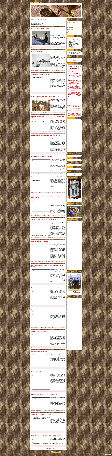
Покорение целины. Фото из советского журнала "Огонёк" (46, 176)
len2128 (50, 46)
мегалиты (78, 69)
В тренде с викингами (37, 51)
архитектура (71, 105)
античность (79, 105)
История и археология (34, 70)
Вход (41, 2)
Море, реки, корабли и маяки (35, 46)
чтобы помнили (76, 86)
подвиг (69, 95)
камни (78, 95)
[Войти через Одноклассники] (79, 53)
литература (70, 86)
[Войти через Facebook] (73, 53)
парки (72, 90)
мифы (78, 76)
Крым (71, 110)
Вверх (108, 454)
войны (76, 108)
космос (80, 93)
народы (80, 112)
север (69, 114)
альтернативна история (77, 115)
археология (70, 66)
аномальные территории (72, 93)
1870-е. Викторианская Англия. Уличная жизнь (43, 219)
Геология (79, 113)
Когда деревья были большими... (40, 241)
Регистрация (36, 2)
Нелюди (77, 114)
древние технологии (71, 80)
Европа (71, 85)
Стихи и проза (70, 46)
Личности (32, 327)
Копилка (70, 106)
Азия (76, 105)
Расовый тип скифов (36, 371)
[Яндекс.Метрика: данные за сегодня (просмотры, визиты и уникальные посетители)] (57, 452)
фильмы (78, 96)
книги (74, 66)
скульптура (70, 102)
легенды (69, 76)
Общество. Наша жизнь (34, 131)
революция (70, 97)
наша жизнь (77, 87)
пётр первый (76, 82)
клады (78, 93)
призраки (76, 81)
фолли (69, 113)
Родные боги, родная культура (73, 44)
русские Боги (73, 75)
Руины (69, 96)
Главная (31, 2)
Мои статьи (70, 47)
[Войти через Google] (77, 53)
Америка (72, 99)
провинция (70, 115)
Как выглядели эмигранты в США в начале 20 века (44, 394)
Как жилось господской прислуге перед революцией (45, 287)
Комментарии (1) (57, 215)
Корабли (69, 88)
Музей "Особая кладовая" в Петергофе (41, 156)
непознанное (77, 71)
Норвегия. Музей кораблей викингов (40, 28)
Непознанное (70, 42)
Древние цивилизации (73, 101)
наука (73, 115)
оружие (79, 114)
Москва (73, 110)
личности (78, 80)
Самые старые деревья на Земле (40, 74)
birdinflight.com (60, 139)
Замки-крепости (71, 81)
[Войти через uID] (69, 53)
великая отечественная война (74, 94)
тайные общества (74, 76)
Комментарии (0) (57, 70)
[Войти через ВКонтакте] (71, 53)
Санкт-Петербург (74, 88)
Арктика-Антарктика (73, 113)
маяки (79, 92)
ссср (76, 99)
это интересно (73, 91)
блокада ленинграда (71, 87)
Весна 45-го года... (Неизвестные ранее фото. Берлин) (45, 135)
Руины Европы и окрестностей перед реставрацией (45, 96)
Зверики (79, 97)
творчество (79, 88)
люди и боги (78, 100)
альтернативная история (74, 83)
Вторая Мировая (75, 97)
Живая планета (71, 41)
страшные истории (77, 78)
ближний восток (72, 114)
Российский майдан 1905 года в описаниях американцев (46, 435)
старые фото (74, 95)
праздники (70, 73)
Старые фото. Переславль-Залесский (41, 414)
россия (71, 71)
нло (74, 90)
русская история (75, 67)
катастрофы (76, 112)
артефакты (76, 85)
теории (78, 75)
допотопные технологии (73, 107)
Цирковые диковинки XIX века (39, 351)
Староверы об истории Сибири (39, 331)
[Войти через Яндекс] (75, 53)
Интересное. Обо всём (34, 173)
